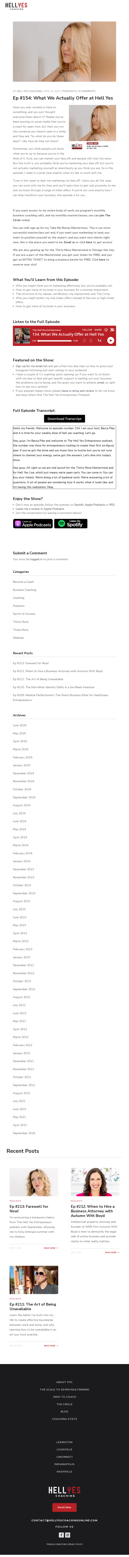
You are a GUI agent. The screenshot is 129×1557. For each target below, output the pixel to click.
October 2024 (22, 789)
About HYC (64, 1382)
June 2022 (19, 1013)
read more (49, 1248)
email (100, 382)
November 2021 (23, 1069)
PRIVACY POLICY (75, 1544)
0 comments (87, 91)
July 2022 (19, 1005)
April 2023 (20, 933)
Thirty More (20, 622)
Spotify (78, 505)
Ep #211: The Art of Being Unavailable (38, 679)
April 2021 (20, 1125)
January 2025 (21, 765)
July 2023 (19, 909)
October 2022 (22, 981)
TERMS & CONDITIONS (56, 1544)
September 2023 (24, 893)
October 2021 (22, 1077)
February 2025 (22, 757)
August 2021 (21, 1093)
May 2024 (19, 829)
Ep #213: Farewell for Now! (31, 663)
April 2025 (20, 741)
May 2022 (19, 1021)
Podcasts (69, 91)
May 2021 (19, 1117)
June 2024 (19, 821)
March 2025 (20, 749)
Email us (69, 242)
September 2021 (24, 1085)
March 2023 (20, 941)
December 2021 (23, 1061)
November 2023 (23, 877)
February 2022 (22, 1045)
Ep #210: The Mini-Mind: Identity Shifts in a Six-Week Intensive (53, 687)
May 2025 (19, 733)
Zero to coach (64, 1397)
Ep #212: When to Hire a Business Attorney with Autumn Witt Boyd (58, 671)
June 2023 (19, 917)
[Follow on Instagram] (67, 1535)
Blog (64, 1411)
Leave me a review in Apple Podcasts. (40, 509)
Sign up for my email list (32, 366)
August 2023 (21, 901)
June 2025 (19, 725)
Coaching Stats (64, 1419)
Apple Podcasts (95, 505)
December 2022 (23, 965)
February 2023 (22, 949)
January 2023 (21, 957)
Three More (20, 630)
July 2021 (19, 1101)
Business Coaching (24, 590)
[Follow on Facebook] (61, 1535)
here (89, 242)
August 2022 (21, 997)
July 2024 (19, 813)
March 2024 (20, 845)
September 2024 (24, 797)
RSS (112, 505)
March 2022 (20, 1037)
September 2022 (24, 989)
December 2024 (23, 773)
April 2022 (20, 1029)
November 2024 (23, 781)
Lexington (64, 1442)
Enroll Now (64, 1507)
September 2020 (24, 1133)
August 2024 (21, 805)
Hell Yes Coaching (29, 91)
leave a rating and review (78, 391)
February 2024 (22, 853)
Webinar (18, 638)
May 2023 (19, 925)
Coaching (18, 598)
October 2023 (22, 885)
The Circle (64, 1404)
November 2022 (23, 973)
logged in (36, 559)
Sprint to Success (24, 614)
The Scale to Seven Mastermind (64, 1389)
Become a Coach (23, 582)
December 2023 (23, 869)
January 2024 (21, 861)
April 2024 (20, 837)
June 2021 (19, 1109)
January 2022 (21, 1053)
